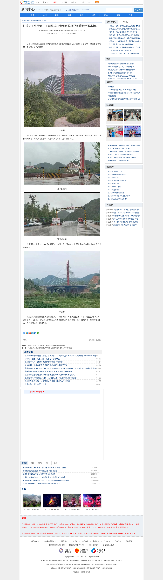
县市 (81, 15)
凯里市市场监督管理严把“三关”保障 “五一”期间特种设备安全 (48, 372)
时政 (57, 15)
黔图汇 (55, 2)
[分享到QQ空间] (27, 333)
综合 (94, 15)
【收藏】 (25, 340)
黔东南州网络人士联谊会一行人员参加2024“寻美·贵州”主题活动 (44, 468)
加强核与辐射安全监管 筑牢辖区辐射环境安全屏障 (40, 471)
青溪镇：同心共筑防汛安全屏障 (119, 161)
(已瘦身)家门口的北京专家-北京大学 (125, 225)
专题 (82, 2)
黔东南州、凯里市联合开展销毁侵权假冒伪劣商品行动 (46, 365)
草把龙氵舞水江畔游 (92, 509)
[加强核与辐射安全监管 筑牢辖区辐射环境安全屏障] (114, 115)
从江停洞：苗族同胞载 (31, 509)
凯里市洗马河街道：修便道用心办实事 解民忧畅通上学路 (47, 381)
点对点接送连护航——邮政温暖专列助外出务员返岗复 (41, 483)
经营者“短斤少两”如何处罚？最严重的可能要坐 (125, 41)
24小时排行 (111, 22)
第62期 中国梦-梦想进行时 (117, 174)
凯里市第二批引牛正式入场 (35, 384)
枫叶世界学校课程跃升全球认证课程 (125, 222)
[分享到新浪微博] (30, 333)
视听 (118, 15)
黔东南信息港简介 (50, 541)
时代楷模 (111, 87)
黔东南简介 (35, 541)
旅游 (55, 463)
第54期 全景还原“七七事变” (117, 199)
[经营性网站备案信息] (82, 551)
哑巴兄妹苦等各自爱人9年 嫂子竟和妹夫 (121, 70)
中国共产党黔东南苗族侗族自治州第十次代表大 (124, 93)
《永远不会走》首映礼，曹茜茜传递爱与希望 (124, 26)
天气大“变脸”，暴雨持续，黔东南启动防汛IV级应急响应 (46, 345)
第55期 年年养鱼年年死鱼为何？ (119, 196)
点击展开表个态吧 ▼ (37, 392)
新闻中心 (46, 2)
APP (90, 2)
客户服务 (85, 541)
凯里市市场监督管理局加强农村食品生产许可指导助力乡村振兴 (50, 375)
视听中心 (74, 2)
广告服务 (107, 541)
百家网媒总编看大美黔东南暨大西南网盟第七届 (124, 99)
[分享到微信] (38, 333)
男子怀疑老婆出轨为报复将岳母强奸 (120, 73)
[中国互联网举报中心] (98, 551)
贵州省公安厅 (93, 545)
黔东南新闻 (38, 20)
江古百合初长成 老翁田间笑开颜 (120, 50)
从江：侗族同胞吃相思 (72, 509)
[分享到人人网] (35, 333)
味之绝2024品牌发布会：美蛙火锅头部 (126, 216)
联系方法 (64, 541)
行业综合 (110, 205)
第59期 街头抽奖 (113, 184)
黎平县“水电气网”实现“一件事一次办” (120, 154)
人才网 (64, 2)
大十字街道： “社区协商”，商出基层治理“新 (124, 53)
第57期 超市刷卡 (113, 190)
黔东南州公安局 (108, 545)
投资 (90, 317)
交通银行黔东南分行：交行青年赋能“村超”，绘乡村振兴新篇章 (44, 477)
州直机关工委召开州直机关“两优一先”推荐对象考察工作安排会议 (50, 348)
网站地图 (129, 541)
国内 (40, 463)
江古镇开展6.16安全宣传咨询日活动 (121, 44)
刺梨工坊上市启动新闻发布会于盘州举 (126, 213)
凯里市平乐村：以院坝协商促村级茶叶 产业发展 (44, 362)
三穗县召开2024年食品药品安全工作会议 (122, 157)
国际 (47, 463)
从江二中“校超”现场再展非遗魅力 (119, 148)
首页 (37, 2)
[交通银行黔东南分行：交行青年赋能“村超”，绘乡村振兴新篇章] (114, 131)
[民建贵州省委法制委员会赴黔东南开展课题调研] (132, 115)
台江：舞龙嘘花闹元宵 (52, 509)
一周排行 (124, 22)
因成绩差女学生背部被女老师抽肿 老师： (122, 64)
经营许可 (118, 541)
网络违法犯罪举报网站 (77, 545)
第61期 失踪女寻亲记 (115, 177)
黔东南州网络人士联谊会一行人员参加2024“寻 (124, 145)
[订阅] (97, 1)
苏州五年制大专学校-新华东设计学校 (125, 219)
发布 (106, 15)
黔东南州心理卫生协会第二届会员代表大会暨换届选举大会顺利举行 (46, 480)
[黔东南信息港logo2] (27, 2)
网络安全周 (112, 96)
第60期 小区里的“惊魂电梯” (117, 181)
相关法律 (96, 541)
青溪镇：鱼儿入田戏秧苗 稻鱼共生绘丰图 (123, 32)
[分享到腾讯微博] (32, 333)
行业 (130, 15)
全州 (45, 15)
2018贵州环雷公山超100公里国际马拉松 (122, 90)
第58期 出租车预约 (114, 187)
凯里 (34, 44)
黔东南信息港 (85, 572)
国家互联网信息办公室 (57, 545)
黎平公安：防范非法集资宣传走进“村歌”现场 (124, 35)
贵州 (32, 463)
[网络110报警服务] (65, 551)
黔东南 (24, 463)
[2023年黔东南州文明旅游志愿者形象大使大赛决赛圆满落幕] (132, 131)
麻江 (75, 317)
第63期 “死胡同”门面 (115, 171)
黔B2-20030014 (78, 568)
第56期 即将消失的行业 (116, 193)
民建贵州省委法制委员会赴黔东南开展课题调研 (39, 474)
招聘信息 (74, 541)
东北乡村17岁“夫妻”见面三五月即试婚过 (121, 76)
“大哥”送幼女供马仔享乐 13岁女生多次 (121, 67)
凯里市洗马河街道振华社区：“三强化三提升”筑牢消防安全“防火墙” (51, 378)
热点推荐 (110, 167)
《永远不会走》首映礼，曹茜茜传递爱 (126, 210)
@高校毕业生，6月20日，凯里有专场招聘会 (42, 359)
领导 (69, 15)
